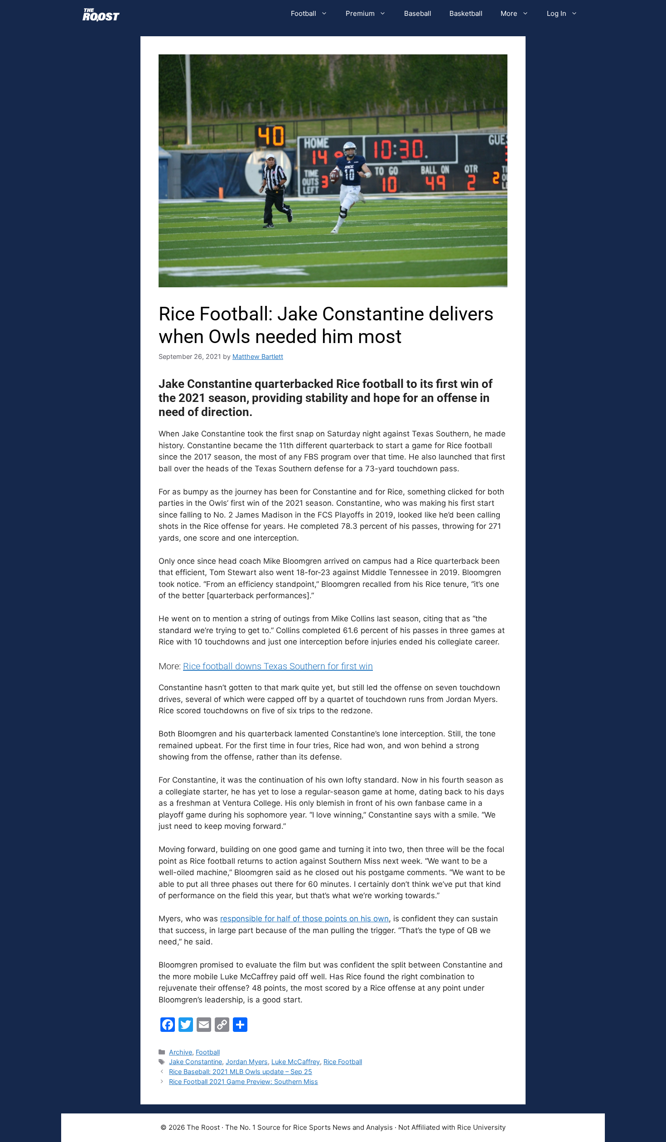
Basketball (466, 13)
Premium (360, 13)
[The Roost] (101, 13)
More (509, 13)
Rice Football (342, 1061)
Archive (180, 1052)
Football (303, 13)
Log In (556, 13)
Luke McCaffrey (295, 1061)
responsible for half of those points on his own (304, 918)
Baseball (417, 13)
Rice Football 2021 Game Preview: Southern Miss (243, 1081)
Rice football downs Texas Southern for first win (278, 666)
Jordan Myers (247, 1061)
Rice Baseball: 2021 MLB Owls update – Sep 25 (240, 1071)
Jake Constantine (195, 1061)
